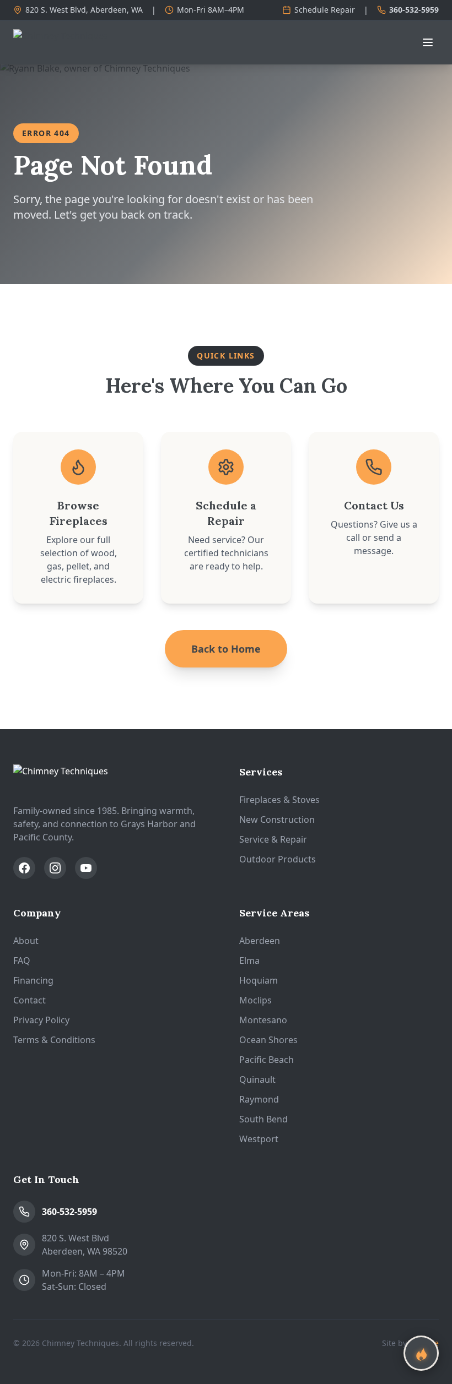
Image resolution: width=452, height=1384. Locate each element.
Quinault (257, 1079)
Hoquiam (258, 980)
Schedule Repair (324, 9)
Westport (258, 1139)
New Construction (277, 819)
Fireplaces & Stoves (279, 800)
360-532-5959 (414, 9)
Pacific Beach (266, 1060)
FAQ (21, 960)
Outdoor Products (277, 859)
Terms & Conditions (54, 1040)
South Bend (263, 1119)
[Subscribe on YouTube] (86, 868)
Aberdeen (259, 941)
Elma (249, 960)
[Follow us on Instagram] (55, 868)
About (26, 941)
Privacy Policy (41, 1020)
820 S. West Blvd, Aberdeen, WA (84, 9)
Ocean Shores (268, 1040)
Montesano (263, 1020)
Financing (33, 980)
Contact (29, 1000)
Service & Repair (273, 839)
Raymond (259, 1099)
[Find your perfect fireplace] (421, 1353)
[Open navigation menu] (428, 42)
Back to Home (226, 648)
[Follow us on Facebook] (24, 868)
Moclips (255, 1000)
